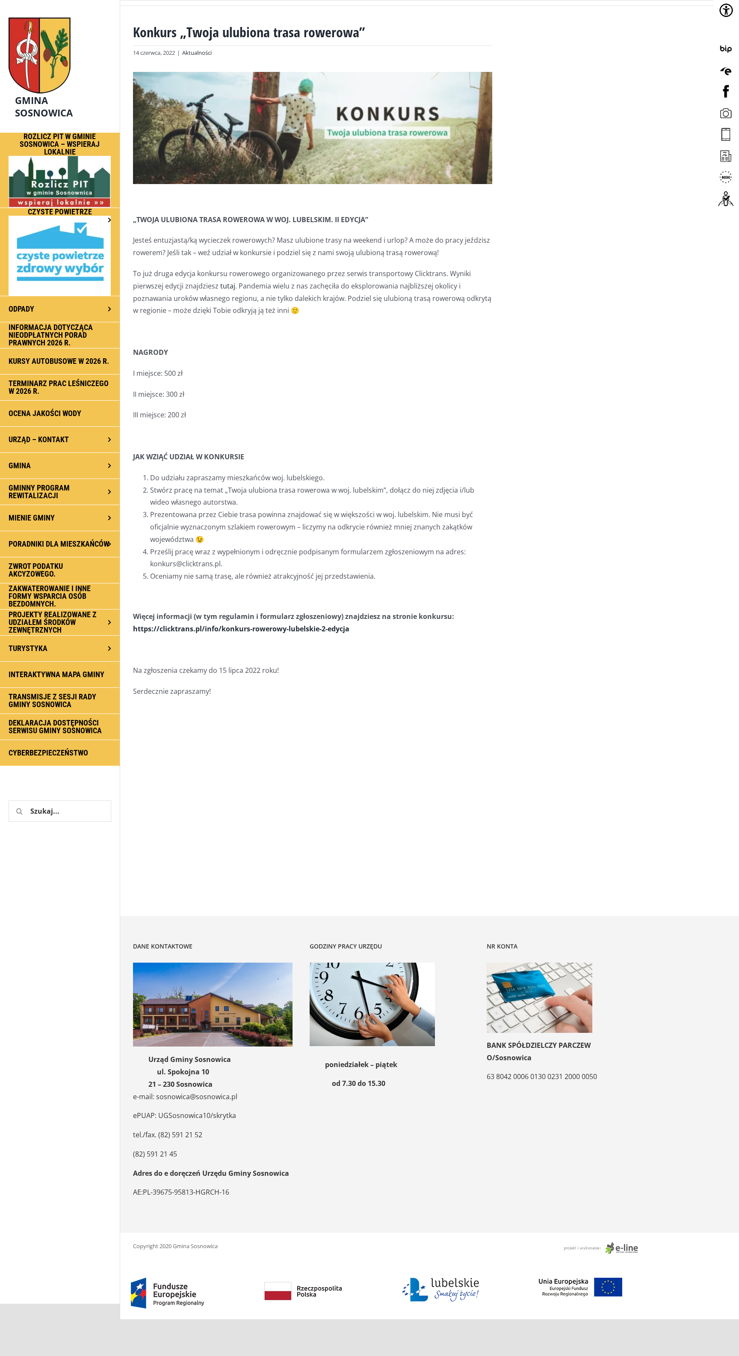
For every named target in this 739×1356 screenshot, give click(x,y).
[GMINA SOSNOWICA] (60, 15)
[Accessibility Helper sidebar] (726, 10)
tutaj (227, 286)
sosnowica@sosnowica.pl (196, 1096)
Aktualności (197, 52)
